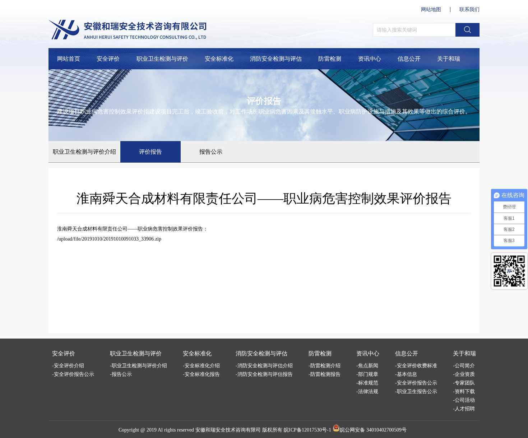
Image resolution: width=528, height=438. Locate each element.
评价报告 (150, 152)
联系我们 (469, 9)
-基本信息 (406, 374)
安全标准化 (219, 59)
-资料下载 (464, 391)
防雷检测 (329, 59)
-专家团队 (464, 383)
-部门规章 (367, 374)
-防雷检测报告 (325, 374)
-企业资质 (464, 374)
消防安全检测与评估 (276, 59)
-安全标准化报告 (201, 374)
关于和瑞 (448, 59)
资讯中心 (369, 59)
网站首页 (68, 59)
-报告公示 (121, 374)
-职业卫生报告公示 (416, 391)
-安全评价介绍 (68, 365)
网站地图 (431, 9)
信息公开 (409, 59)
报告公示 (210, 152)
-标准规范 (367, 383)
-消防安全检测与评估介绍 (264, 365)
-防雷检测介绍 (325, 365)
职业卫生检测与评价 (162, 59)
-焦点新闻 (367, 365)
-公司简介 (464, 365)
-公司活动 (464, 400)
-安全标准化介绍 (201, 365)
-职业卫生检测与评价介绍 (138, 365)
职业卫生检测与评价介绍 (84, 152)
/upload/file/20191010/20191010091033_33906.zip (109, 239)
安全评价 (108, 59)
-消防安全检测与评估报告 (264, 374)
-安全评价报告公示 (73, 374)
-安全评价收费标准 (416, 365)
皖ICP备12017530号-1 (307, 430)
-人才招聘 (464, 408)
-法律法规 (367, 391)
